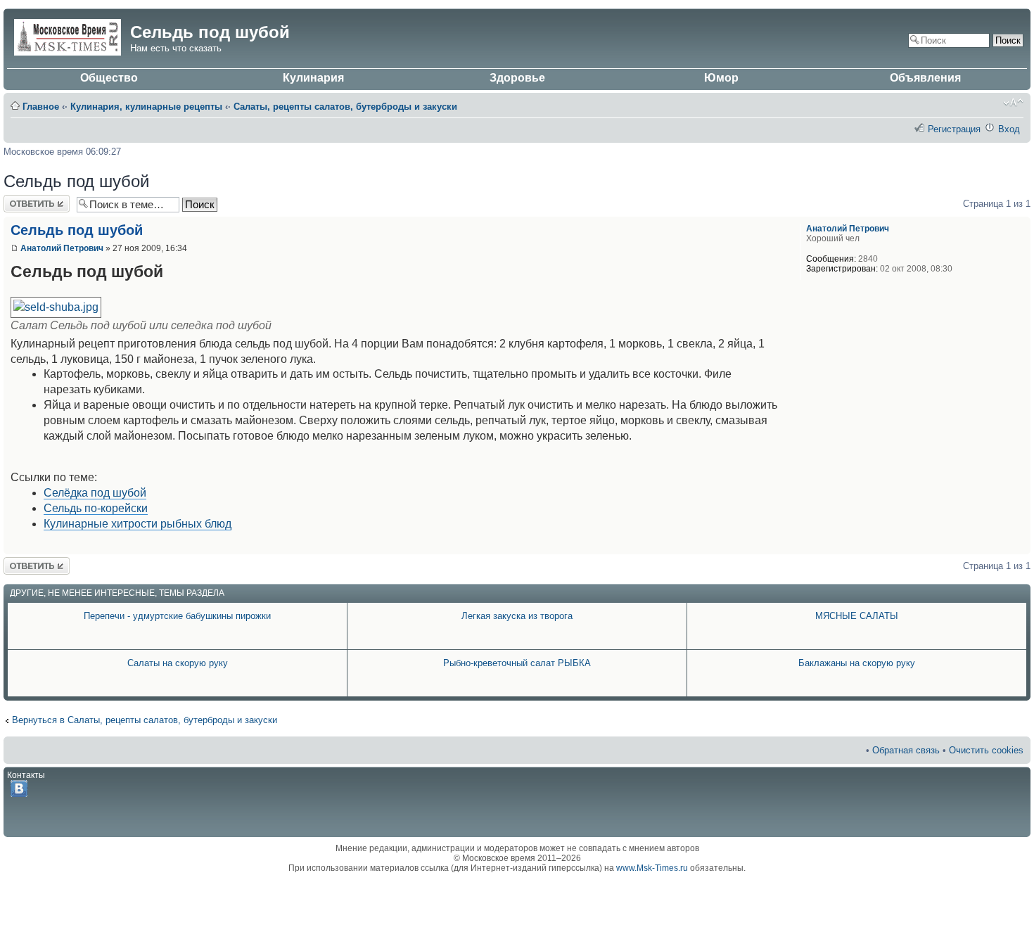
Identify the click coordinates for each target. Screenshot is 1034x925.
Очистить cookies (986, 750)
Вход (1009, 129)
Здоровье (517, 78)
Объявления (925, 78)
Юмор (721, 78)
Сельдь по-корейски (96, 508)
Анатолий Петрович (61, 248)
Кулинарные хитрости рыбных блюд (137, 524)
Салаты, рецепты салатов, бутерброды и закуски (345, 106)
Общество (109, 78)
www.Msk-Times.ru (652, 868)
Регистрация (954, 129)
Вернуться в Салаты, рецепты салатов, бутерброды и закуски (144, 720)
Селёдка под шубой (95, 493)
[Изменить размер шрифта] (1013, 102)
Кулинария (313, 78)
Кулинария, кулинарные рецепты (146, 106)
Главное (41, 106)
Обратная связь (906, 750)
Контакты (26, 775)
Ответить (23, 200)
